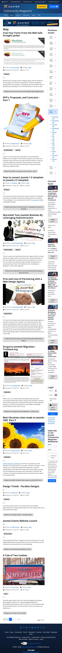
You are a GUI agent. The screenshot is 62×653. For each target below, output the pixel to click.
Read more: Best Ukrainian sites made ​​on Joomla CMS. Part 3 (23, 480)
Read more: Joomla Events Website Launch (18, 549)
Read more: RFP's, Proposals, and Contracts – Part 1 (21, 171)
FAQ (39, 15)
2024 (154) (51, 48)
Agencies (18, 150)
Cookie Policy (35, 637)
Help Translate (23, 639)
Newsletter (26, 15)
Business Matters (8, 150)
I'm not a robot (53, 457)
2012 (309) (51, 111)
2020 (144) (51, 71)
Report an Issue (33, 639)
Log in (53, 414)
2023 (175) (51, 54)
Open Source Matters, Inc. (29, 647)
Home (6, 15)
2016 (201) (51, 88)
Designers (6, 74)
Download (42, 6)
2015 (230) (51, 94)
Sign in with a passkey (53, 407)
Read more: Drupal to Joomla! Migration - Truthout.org (21, 411)
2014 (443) (51, 100)
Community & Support (40, 1)
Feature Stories (7, 313)
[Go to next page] (16, 619)
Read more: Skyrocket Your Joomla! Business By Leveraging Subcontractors (24, 272)
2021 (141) (51, 66)
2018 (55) (51, 77)
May (30, 67)
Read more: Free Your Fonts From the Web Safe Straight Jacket (24, 91)
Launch (53, 6)
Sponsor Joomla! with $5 (48, 637)
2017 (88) (51, 83)
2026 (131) (51, 37)
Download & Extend (15, 1)
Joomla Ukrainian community (12, 464)
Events (5, 593)
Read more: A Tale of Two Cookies (15, 613)
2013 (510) (51, 106)
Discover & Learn (27, 1)
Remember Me (53, 400)
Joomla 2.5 (36, 200)
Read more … (52, 220)
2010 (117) (51, 173)
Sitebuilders (7, 392)
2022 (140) (51, 60)
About (34, 15)
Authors (18, 15)
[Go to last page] (19, 619)
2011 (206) (51, 167)
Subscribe (52, 481)
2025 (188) (51, 43)
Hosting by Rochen (31, 652)
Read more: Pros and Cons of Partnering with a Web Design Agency (24, 339)
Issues (12, 15)
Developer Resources (54, 1)
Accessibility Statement (14, 637)
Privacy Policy (53, 477)
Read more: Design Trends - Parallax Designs (18, 515)
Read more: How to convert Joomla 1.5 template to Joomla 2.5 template (24, 208)
